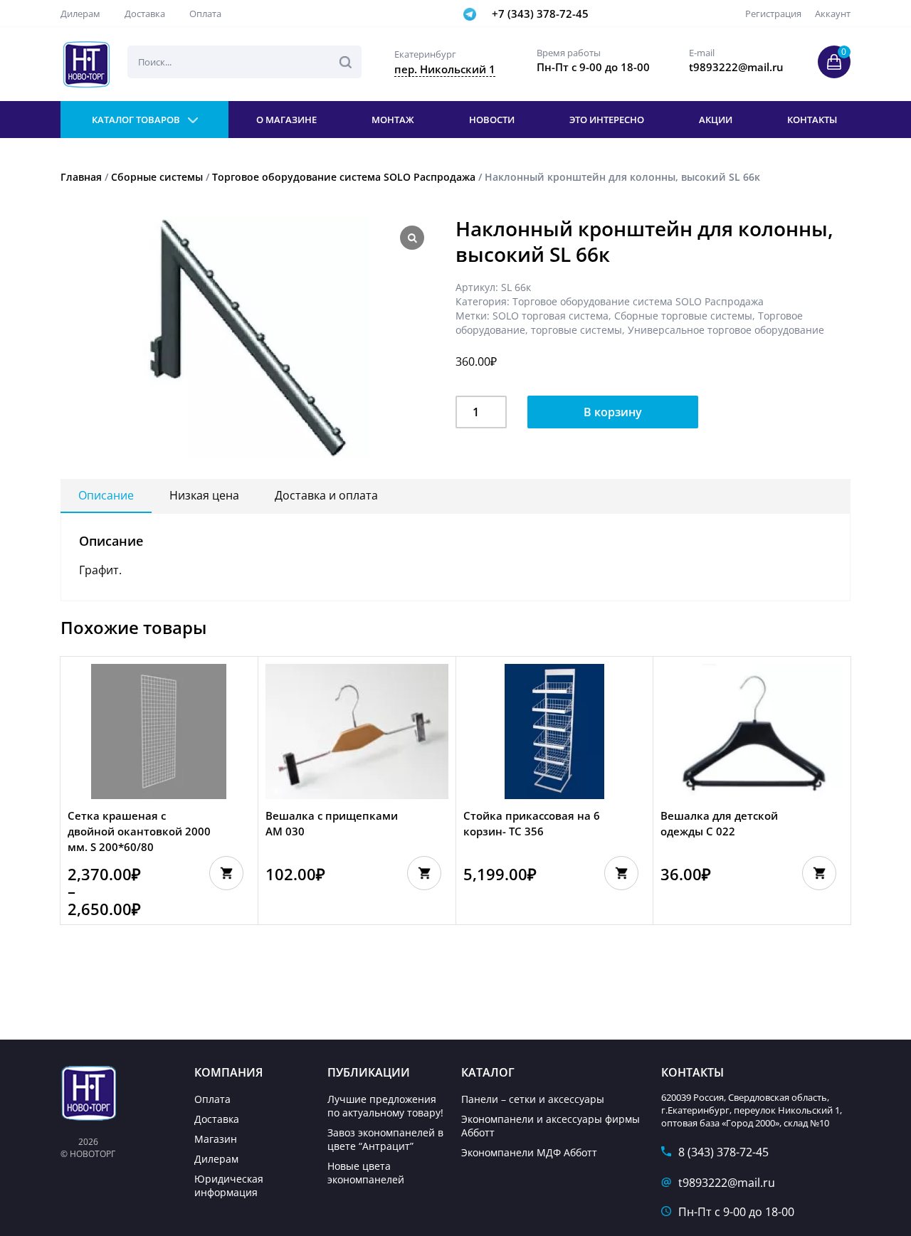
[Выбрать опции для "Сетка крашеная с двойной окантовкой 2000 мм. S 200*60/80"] (226, 873)
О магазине (286, 119)
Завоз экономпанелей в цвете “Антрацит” (385, 1139)
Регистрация (773, 13)
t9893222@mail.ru (726, 1182)
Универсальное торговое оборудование (726, 330)
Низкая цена (204, 495)
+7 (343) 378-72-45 (540, 13)
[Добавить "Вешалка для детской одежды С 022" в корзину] (819, 873)
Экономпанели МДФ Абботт (529, 1152)
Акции (715, 119)
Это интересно (606, 119)
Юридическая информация (228, 1185)
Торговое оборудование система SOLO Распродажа (343, 177)
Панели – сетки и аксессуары (532, 1099)
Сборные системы (157, 177)
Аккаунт (833, 13)
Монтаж (393, 119)
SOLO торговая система (551, 315)
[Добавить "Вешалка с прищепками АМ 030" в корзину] (424, 873)
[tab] (106, 496)
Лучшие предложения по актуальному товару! (385, 1105)
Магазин (215, 1139)
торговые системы (576, 330)
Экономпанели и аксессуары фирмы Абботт (550, 1125)
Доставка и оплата (326, 495)
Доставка (145, 13)
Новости (492, 119)
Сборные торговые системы (683, 315)
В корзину (613, 412)
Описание (106, 495)
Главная (81, 177)
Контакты (812, 119)
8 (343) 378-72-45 (723, 1152)
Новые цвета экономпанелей (365, 1172)
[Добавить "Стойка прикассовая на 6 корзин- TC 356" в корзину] (621, 873)
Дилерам (80, 13)
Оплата (205, 13)
